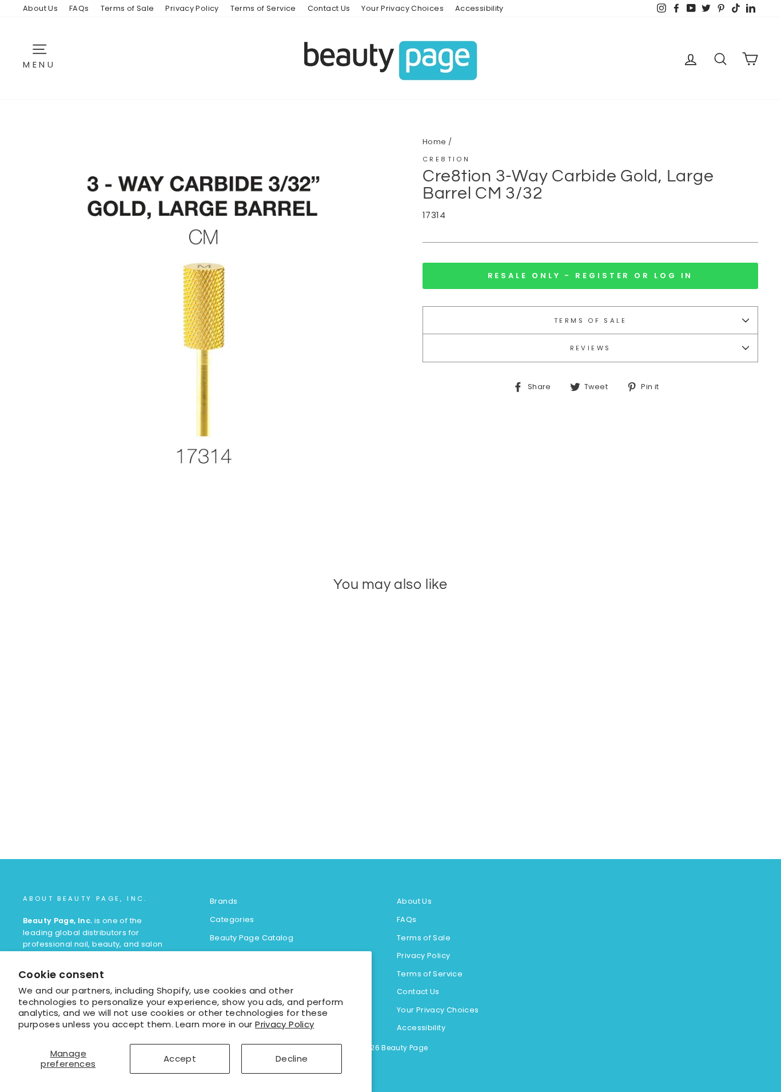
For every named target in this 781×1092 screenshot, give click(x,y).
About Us (40, 8)
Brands (223, 901)
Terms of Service (263, 8)
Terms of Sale (127, 8)
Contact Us (329, 8)
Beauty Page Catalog (251, 938)
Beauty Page (404, 1048)
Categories (232, 919)
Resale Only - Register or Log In (591, 275)
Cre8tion (446, 159)
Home (435, 142)
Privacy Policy (284, 1024)
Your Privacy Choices (402, 8)
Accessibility (479, 8)
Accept (180, 1059)
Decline (292, 1059)
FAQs (79, 8)
